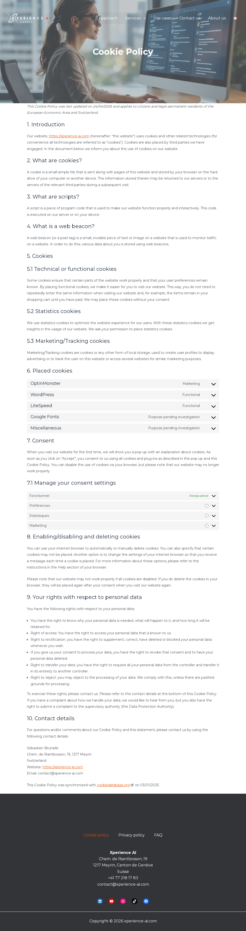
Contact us (189, 18)
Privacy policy (131, 835)
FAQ (158, 835)
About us (217, 18)
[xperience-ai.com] (29, 18)
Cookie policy (96, 835)
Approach (108, 18)
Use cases (163, 18)
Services (133, 18)
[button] (143, 18)
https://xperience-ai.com (69, 136)
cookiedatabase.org (113, 785)
